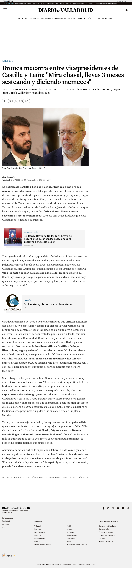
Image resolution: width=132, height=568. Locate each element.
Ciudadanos (88, 477)
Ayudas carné (71, 3)
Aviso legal (41, 564)
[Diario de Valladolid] (65, 10)
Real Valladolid (48, 18)
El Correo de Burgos (106, 532)
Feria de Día (60, 3)
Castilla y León (84, 18)
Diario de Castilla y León (107, 526)
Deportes (61, 18)
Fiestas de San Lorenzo (42, 544)
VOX (7, 477)
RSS (3, 527)
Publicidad (6, 521)
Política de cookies (69, 564)
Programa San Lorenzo (85, 3)
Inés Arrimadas (37, 477)
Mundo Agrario (72, 535)
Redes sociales (24, 477)
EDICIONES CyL (121, 1)
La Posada (70, 532)
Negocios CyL (108, 18)
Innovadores (71, 538)
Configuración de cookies (86, 564)
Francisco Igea (69, 477)
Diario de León (104, 529)
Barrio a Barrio (111, 3)
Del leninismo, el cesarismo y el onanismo (48, 304)
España (79, 477)
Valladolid (23, 18)
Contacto (5, 524)
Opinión (71, 18)
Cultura (96, 18)
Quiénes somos (7, 518)
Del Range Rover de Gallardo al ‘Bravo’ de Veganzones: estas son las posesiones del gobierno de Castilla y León (48, 239)
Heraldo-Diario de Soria (107, 535)
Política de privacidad (53, 564)
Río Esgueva (50, 3)
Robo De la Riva (38, 3)
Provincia (34, 18)
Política (13, 477)
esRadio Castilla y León (107, 541)
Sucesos (69, 529)
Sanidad (69, 526)
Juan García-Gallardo (53, 477)
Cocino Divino (100, 3)
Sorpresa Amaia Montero (22, 3)
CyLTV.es (102, 538)
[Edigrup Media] (8, 555)
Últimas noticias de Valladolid (77, 544)
